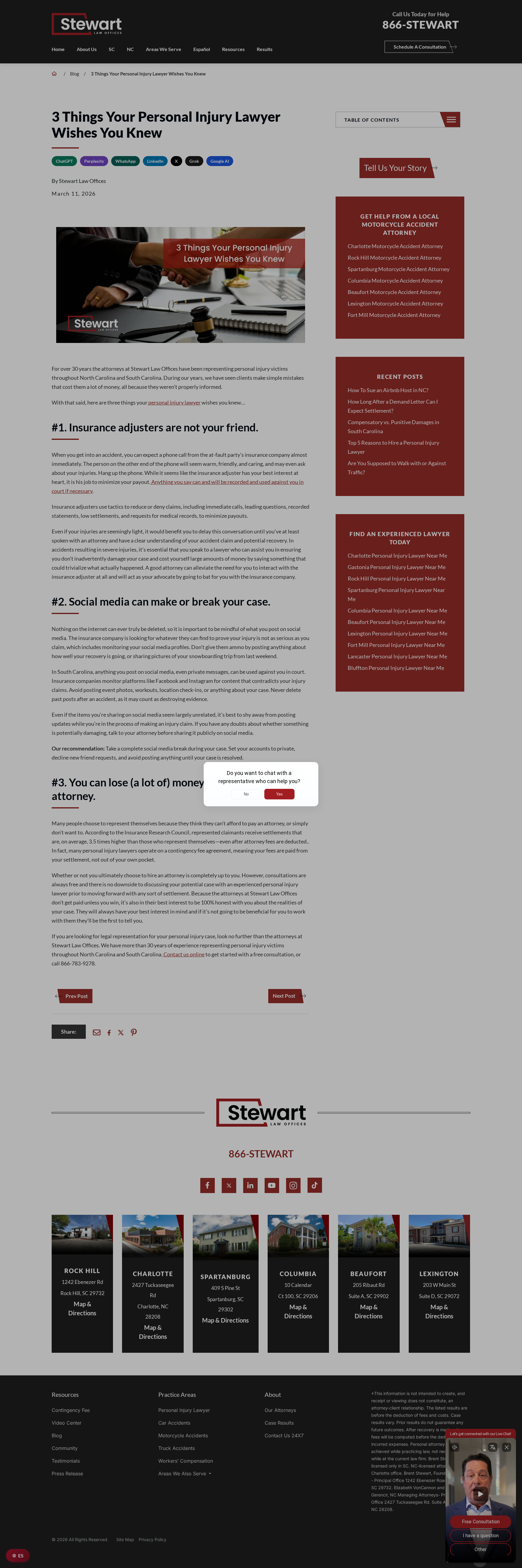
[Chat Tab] (261, 784)
